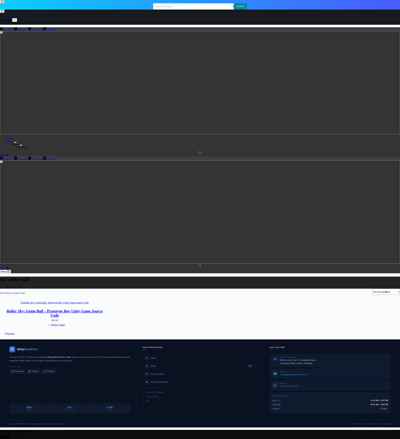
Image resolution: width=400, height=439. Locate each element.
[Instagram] (9, 437)
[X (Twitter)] (6, 437)
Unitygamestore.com (36, 424)
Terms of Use (374, 424)
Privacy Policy (360, 424)
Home (9, 138)
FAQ (147, 401)
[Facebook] (2, 437)
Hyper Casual (58, 324)
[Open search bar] (200, 152)
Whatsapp (10, 333)
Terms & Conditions (154, 392)
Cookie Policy (151, 396)
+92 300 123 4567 (289, 386)
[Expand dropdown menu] (15, 142)
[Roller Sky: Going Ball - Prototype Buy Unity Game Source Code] (54, 302)
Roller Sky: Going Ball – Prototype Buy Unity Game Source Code (55, 313)
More (9, 141)
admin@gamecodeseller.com (294, 374)
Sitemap (387, 424)
